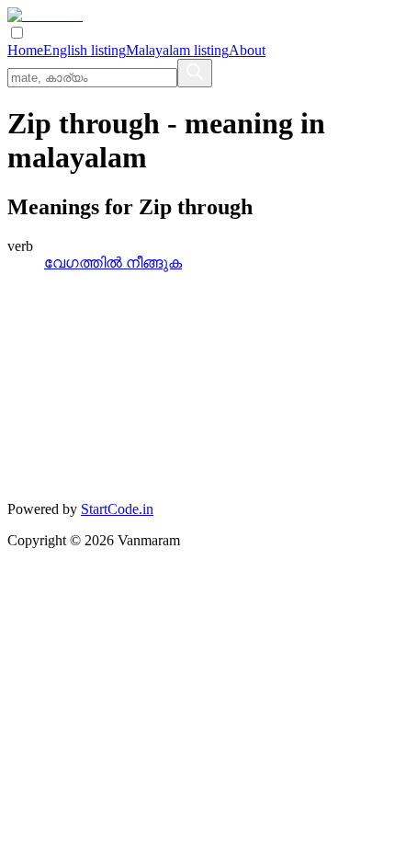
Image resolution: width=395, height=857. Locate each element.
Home (25, 50)
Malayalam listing (177, 50)
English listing (84, 50)
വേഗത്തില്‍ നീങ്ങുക (113, 262)
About (247, 50)
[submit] (194, 73)
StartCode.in (117, 509)
